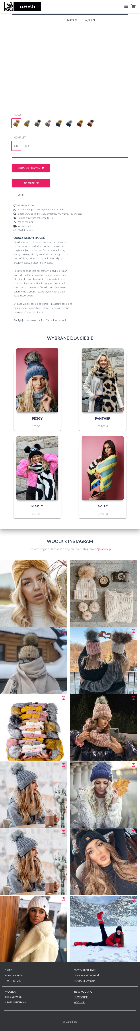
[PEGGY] (37, 380)
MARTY (37, 506)
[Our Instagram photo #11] (33, 928)
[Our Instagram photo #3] (33, 660)
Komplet (20, 137)
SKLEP (8, 970)
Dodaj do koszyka (29, 168)
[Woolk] (24, 6)
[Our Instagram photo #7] (33, 794)
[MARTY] (37, 468)
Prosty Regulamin (85, 970)
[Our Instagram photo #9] (33, 861)
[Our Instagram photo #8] (103, 794)
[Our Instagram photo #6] (103, 727)
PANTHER (102, 418)
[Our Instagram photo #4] (103, 660)
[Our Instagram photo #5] (33, 727)
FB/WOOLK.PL (81, 997)
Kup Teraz (28, 183)
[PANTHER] (103, 380)
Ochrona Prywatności (87, 976)
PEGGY (37, 418)
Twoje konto (13, 981)
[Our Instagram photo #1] (33, 593)
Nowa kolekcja (14, 976)
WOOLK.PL (79, 1003)
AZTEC (103, 506)
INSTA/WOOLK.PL (83, 992)
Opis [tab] (21, 195)
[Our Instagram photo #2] (103, 593)
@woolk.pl (104, 549)
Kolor (18, 115)
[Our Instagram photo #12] (103, 928)
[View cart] (133, 6)
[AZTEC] (103, 468)
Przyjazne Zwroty (85, 981)
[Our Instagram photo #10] (103, 861)
